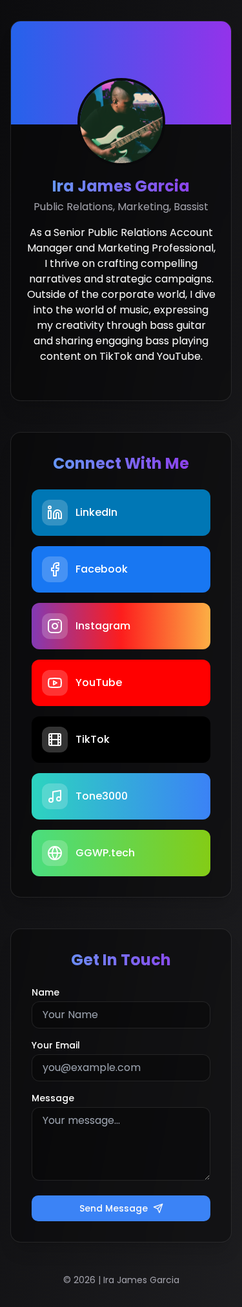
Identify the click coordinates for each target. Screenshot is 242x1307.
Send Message (113, 1208)
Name (45, 992)
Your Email (56, 1045)
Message (53, 1098)
